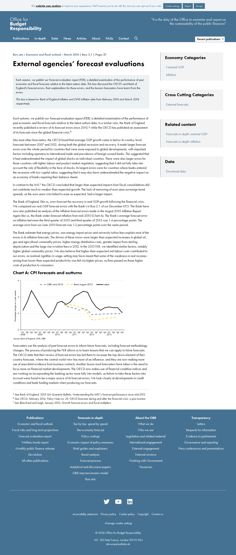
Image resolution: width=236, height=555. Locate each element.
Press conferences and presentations (201, 448)
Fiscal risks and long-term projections (35, 430)
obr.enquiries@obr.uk (118, 544)
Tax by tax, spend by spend (90, 424)
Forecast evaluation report (35, 436)
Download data (176, 171)
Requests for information (201, 430)
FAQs (109, 38)
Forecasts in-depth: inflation (183, 141)
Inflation (171, 75)
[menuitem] (210, 38)
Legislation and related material (146, 436)
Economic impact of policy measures (90, 442)
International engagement (146, 442)
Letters (201, 424)
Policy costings (90, 436)
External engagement (145, 448)
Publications (21, 38)
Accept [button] (199, 6)
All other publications (35, 460)
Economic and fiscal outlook (35, 424)
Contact (124, 38)
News (67, 38)
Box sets (18, 54)
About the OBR (145, 418)
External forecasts (177, 104)
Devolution (35, 454)
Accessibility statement (85, 514)
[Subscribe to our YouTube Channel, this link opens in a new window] (118, 501)
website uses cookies (48, 6)
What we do (145, 424)
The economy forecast (90, 430)
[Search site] (136, 38)
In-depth (40, 38)
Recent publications (208, 39)
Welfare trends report (35, 442)
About (96, 38)
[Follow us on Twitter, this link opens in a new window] (106, 501)
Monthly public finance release (35, 448)
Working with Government (145, 460)
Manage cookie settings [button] (118, 523)
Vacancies (145, 467)
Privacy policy (108, 514)
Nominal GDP (175, 67)
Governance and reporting (201, 442)
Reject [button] (188, 6)
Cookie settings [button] (172, 6)
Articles (81, 38)
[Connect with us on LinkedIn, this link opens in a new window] (129, 501)
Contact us (157, 514)
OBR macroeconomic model (90, 473)
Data (54, 38)
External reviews (145, 454)
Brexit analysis (90, 454)
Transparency (201, 418)
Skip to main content (118, 15)
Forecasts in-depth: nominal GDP (186, 134)
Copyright (143, 514)
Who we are (146, 430)
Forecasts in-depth (90, 418)
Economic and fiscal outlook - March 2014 (52, 54)
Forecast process (90, 460)
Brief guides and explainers (90, 448)
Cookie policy (127, 514)
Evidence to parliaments (201, 436)
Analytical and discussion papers (90, 467)
